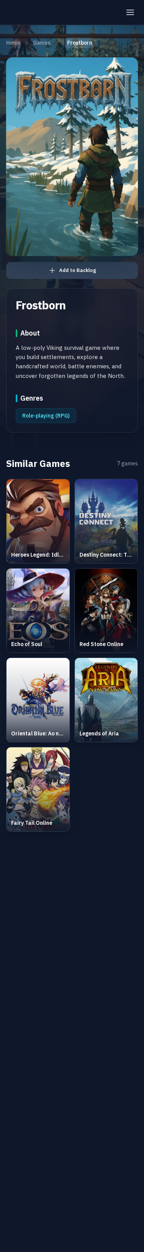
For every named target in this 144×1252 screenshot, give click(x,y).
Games (41, 42)
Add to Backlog (77, 270)
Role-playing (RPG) (46, 415)
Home (13, 42)
